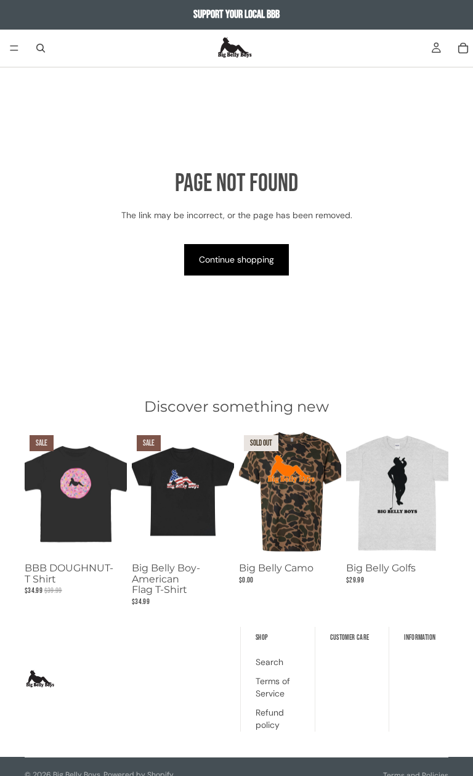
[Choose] (108, 539)
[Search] (40, 48)
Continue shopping (236, 259)
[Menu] (14, 48)
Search (269, 661)
